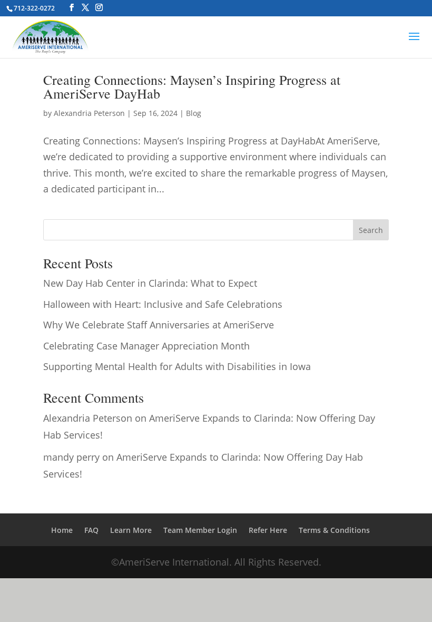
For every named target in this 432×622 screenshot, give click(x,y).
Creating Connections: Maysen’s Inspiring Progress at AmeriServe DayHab (191, 86)
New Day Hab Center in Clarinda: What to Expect (150, 283)
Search (371, 230)
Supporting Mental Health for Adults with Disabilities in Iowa (177, 366)
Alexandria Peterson (89, 113)
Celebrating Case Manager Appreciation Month (146, 345)
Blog (193, 113)
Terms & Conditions (334, 530)
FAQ (91, 530)
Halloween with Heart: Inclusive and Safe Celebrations (162, 304)
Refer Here (268, 530)
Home (62, 530)
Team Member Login (200, 530)
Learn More (131, 530)
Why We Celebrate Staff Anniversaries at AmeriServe (158, 324)
